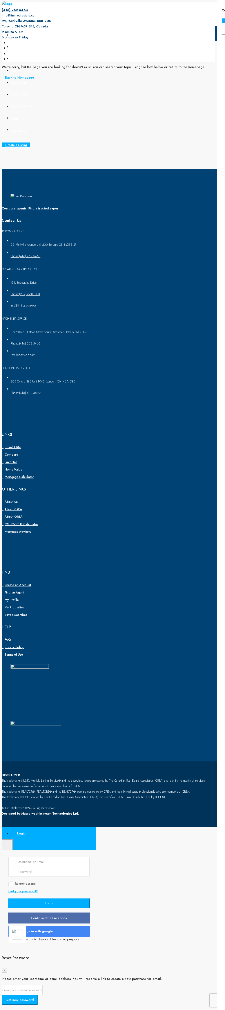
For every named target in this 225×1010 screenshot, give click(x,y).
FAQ (8, 639)
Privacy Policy (14, 647)
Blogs (14, 118)
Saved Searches (16, 615)
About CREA (13, 509)
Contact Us (18, 130)
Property (17, 59)
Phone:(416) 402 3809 (26, 393)
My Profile (12, 600)
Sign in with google (38, 931)
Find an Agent (14, 592)
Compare (11, 454)
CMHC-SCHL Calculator (21, 524)
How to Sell (19, 94)
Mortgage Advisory (18, 531)
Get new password (19, 999)
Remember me (25, 883)
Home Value (13, 469)
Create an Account (18, 585)
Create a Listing (16, 145)
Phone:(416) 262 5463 (25, 256)
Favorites (11, 462)
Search (15, 71)
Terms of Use (14, 654)
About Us (17, 47)
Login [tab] (21, 833)
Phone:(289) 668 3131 (25, 294)
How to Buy (19, 82)
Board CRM (13, 447)
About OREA (14, 516)
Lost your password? (23, 891)
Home (15, 35)
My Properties (14, 607)
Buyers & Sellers (22, 106)
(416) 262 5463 (15, 9)
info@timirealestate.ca (18, 15)
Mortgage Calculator (19, 477)
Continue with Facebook (49, 918)
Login (49, 903)
